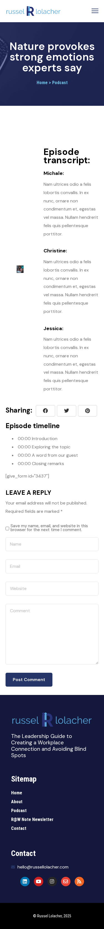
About (16, 801)
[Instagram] (52, 881)
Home (16, 792)
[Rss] (79, 881)
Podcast (19, 810)
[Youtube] (38, 881)
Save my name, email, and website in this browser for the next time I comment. (49, 528)
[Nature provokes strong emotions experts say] (87, 410)
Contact (18, 828)
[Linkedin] (25, 881)
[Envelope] (65, 881)
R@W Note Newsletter (32, 819)
